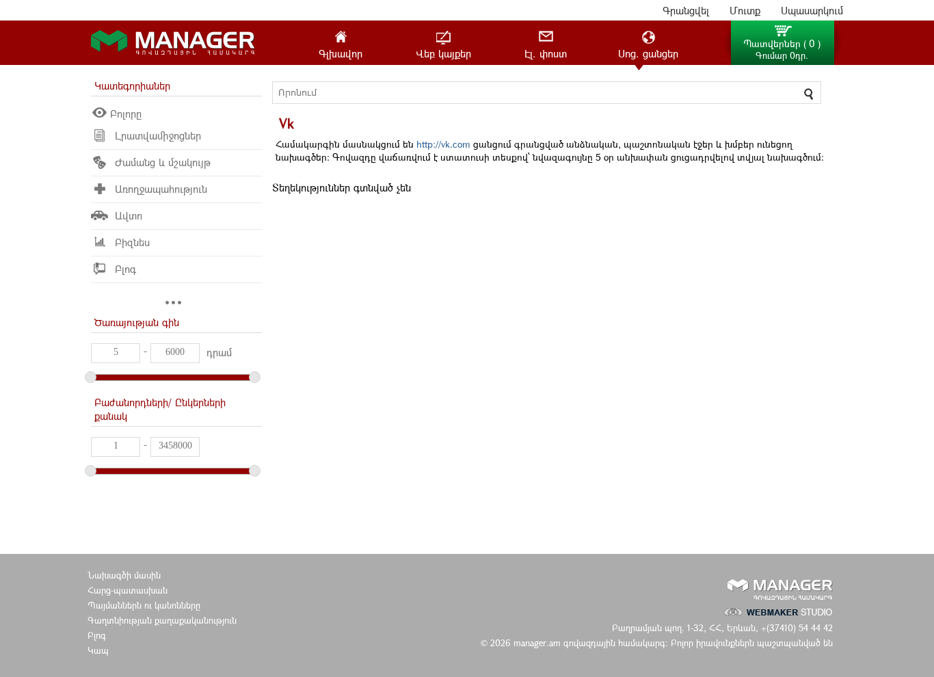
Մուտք (745, 10)
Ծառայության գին (136, 322)
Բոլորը (126, 113)
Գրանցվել (686, 10)
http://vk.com (443, 143)
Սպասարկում (812, 10)
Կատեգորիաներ (132, 85)
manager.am (538, 643)
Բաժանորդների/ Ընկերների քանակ (160, 409)
